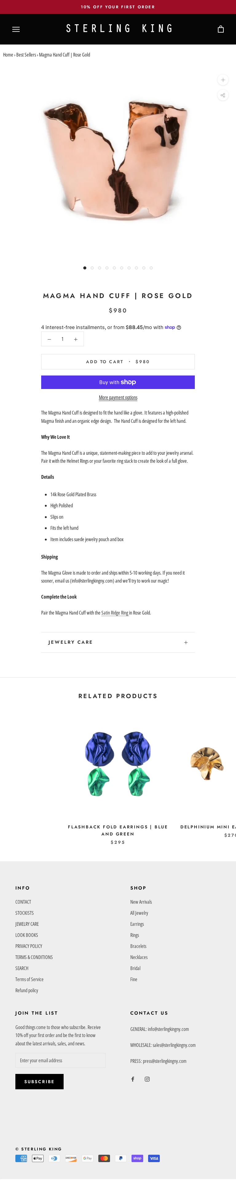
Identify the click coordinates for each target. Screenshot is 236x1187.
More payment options (118, 397)
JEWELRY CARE (71, 642)
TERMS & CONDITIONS (34, 957)
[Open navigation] (16, 29)
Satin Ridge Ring (115, 612)
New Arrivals (141, 901)
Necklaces (139, 957)
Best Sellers (26, 54)
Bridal (135, 968)
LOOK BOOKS (26, 935)
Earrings (137, 924)
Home (8, 54)
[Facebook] (132, 1079)
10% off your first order (118, 7)
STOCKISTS (24, 913)
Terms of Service (29, 979)
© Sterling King (38, 1149)
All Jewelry (139, 913)
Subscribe (39, 1082)
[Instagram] (147, 1079)
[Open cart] (221, 29)
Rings (134, 935)
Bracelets (138, 946)
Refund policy (26, 990)
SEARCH (21, 968)
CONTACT (23, 901)
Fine (133, 979)
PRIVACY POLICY (28, 946)
